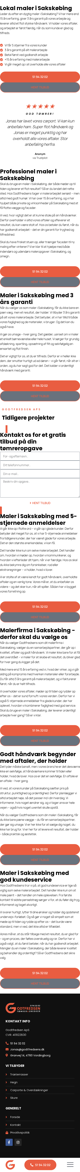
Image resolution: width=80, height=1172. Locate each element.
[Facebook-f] (9, 1142)
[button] (70, 1165)
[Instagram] (18, 1142)
